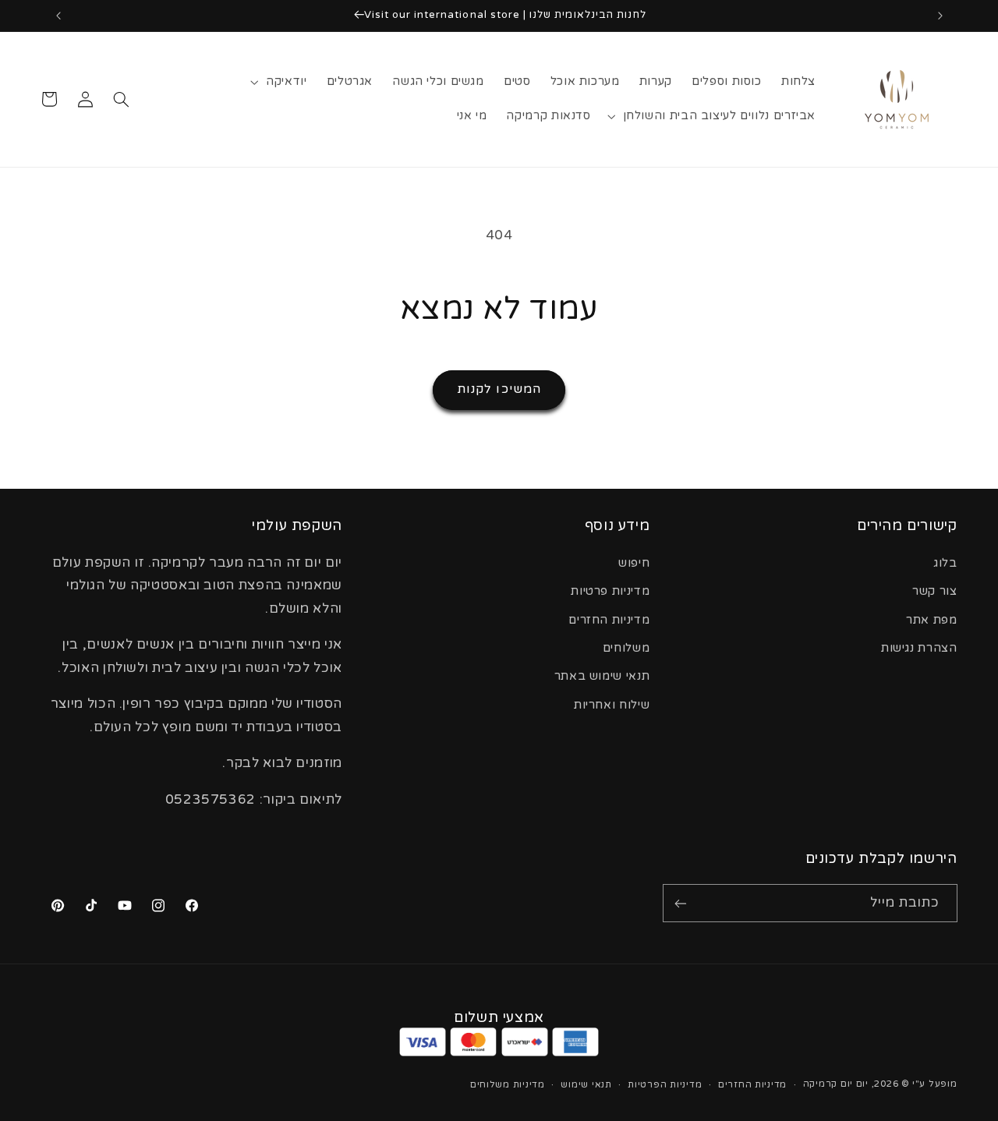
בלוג (945, 563)
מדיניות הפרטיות (665, 1084)
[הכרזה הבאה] (58, 15)
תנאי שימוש (586, 1084)
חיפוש (633, 563)
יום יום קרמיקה (836, 1083)
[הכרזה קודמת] (940, 15)
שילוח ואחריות (611, 705)
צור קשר (934, 591)
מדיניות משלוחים (507, 1084)
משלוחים (626, 648)
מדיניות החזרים (608, 620)
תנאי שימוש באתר (601, 676)
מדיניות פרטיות (610, 591)
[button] (280, 82)
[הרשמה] (681, 903)
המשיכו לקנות (499, 389)
